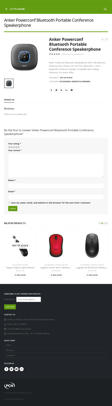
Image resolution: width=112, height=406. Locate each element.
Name (12, 180)
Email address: (10, 299)
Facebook (51, 90)
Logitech (58, 265)
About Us (10, 350)
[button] (99, 223)
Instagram (22, 369)
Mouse (25, 265)
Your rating (14, 143)
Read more (21, 275)
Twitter (56, 90)
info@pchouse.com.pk (22, 329)
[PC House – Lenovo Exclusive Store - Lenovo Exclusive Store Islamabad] (17, 9)
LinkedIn (61, 90)
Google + (66, 90)
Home (8, 345)
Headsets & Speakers (80, 81)
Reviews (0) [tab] (9, 99)
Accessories (65, 81)
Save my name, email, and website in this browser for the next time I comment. (51, 202)
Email (71, 90)
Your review (14, 150)
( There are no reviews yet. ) (72, 54)
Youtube (16, 369)
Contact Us (10, 355)
